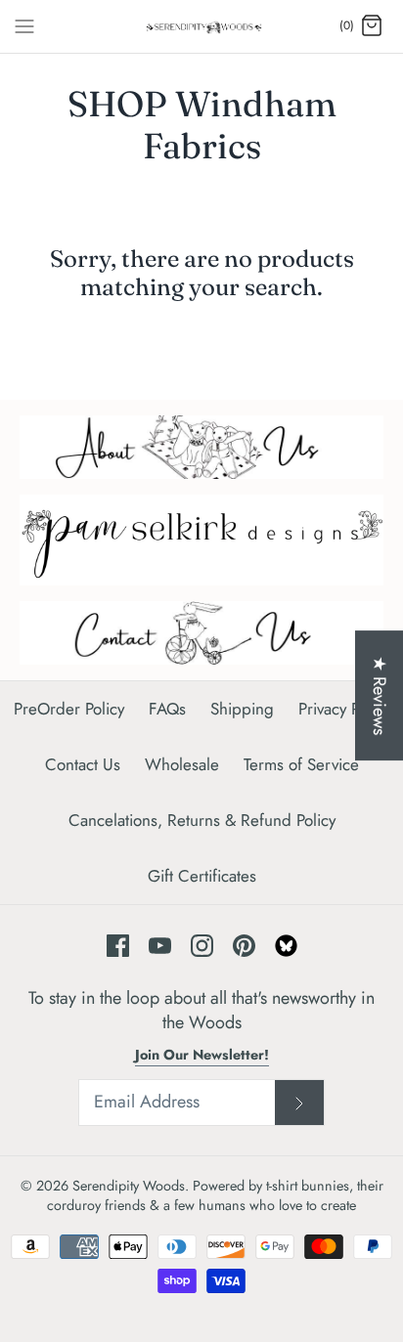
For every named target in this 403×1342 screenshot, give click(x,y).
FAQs (167, 708)
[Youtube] (160, 945)
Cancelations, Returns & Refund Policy (202, 820)
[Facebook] (118, 945)
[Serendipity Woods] (202, 26)
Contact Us (82, 764)
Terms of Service (301, 764)
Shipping (242, 708)
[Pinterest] (244, 945)
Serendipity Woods (128, 1185)
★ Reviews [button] (379, 695)
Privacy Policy (344, 708)
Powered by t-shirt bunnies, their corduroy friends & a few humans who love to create (215, 1195)
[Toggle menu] (24, 25)
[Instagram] (202, 945)
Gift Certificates (202, 875)
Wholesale (182, 764)
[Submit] (299, 1102)
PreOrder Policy (69, 708)
